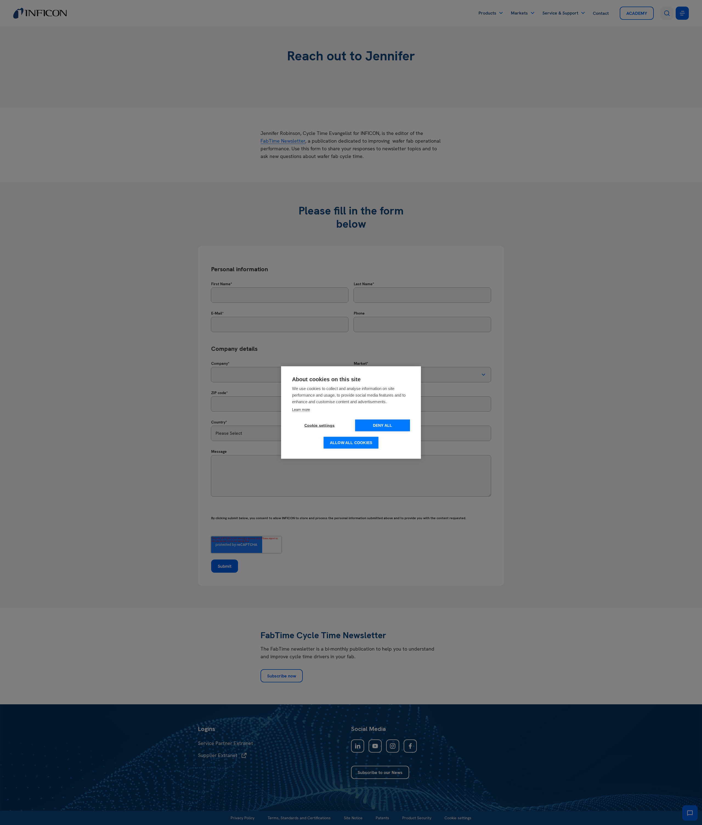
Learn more (301, 410)
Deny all (382, 425)
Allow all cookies (351, 443)
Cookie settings (319, 425)
